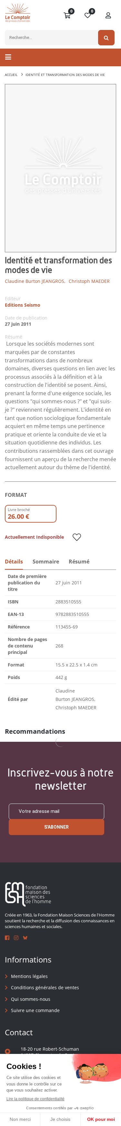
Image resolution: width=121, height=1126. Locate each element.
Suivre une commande (35, 1010)
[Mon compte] (108, 15)
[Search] (106, 37)
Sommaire (46, 561)
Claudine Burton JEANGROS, (35, 281)
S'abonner (56, 827)
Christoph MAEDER (89, 281)
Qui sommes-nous (30, 999)
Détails (14, 561)
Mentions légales (29, 976)
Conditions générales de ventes (45, 987)
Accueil (11, 74)
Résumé (79, 561)
